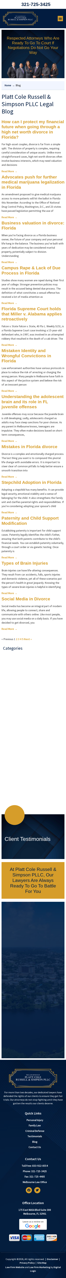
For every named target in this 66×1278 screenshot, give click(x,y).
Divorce (9, 696)
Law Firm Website (14, 1267)
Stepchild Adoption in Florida (32, 482)
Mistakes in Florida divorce (29, 446)
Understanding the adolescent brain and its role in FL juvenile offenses (33, 401)
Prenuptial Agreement (17, 782)
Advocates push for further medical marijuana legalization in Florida (33, 182)
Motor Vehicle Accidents (18, 751)
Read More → (9, 171)
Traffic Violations (14, 800)
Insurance (10, 739)
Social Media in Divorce (26, 599)
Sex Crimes (11, 788)
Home (8, 85)
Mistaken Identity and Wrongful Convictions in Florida (26, 355)
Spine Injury (11, 794)
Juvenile (10, 745)
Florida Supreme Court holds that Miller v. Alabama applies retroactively (32, 313)
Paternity (10, 764)
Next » (28, 639)
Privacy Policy (27, 1262)
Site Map (42, 1262)
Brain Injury (11, 672)
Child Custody (13, 678)
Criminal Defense (14, 690)
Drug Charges (13, 709)
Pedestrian (11, 770)
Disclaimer (52, 1259)
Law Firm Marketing (39, 1267)
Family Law (11, 721)
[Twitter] (37, 1190)
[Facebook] (29, 1190)
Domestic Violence (15, 703)
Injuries (9, 733)
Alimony (9, 660)
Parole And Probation (17, 757)
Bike (7, 666)
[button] (60, 18)
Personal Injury (13, 776)
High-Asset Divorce (16, 727)
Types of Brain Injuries (25, 563)
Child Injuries (12, 684)
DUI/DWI (9, 715)
